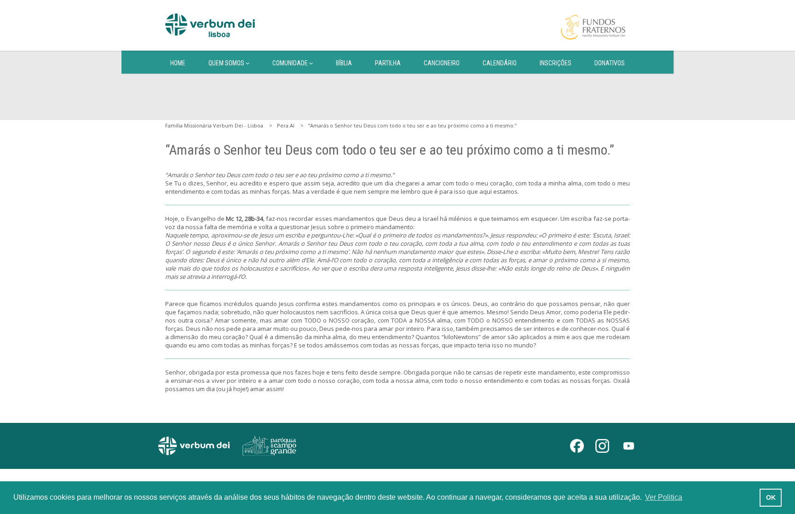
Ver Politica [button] (663, 497)
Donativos (609, 63)
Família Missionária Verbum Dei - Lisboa (214, 125)
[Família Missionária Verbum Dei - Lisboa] (210, 25)
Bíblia (344, 63)
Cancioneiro (442, 63)
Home (177, 63)
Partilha (388, 63)
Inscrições (555, 63)
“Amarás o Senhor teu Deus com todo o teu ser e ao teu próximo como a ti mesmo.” (412, 125)
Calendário (500, 63)
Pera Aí (285, 125)
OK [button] (771, 497)
